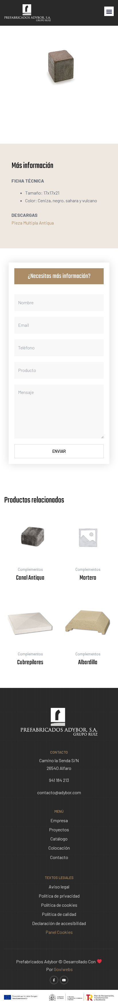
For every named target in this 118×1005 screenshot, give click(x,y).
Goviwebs (63, 969)
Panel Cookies (59, 932)
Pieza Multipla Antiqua (32, 222)
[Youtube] (64, 980)
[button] (109, 11)
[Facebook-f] (54, 980)
